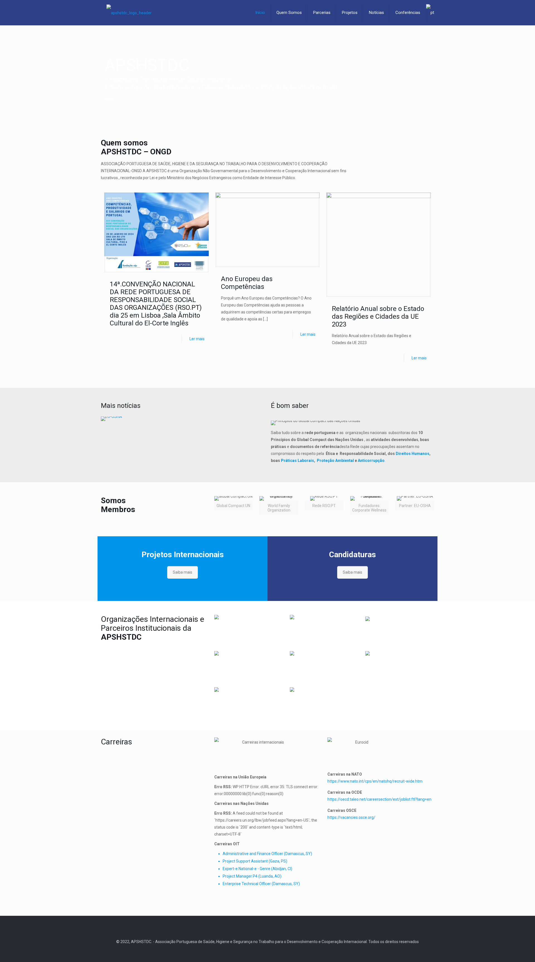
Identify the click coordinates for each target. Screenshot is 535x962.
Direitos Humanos (412, 453)
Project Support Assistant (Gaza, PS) (255, 861)
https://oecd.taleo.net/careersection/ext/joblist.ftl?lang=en (379, 799)
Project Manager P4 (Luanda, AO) (252, 876)
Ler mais (197, 339)
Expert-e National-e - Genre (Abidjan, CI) (257, 868)
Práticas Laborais (297, 460)
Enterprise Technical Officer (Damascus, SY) (261, 883)
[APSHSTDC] (129, 12)
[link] (111, 419)
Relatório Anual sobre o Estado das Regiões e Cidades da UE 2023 (378, 316)
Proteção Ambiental (335, 460)
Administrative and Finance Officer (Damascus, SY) (267, 853)
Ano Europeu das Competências (247, 283)
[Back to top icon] (267, 927)
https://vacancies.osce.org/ (351, 817)
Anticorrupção (371, 460)
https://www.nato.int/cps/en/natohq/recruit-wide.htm (374, 781)
